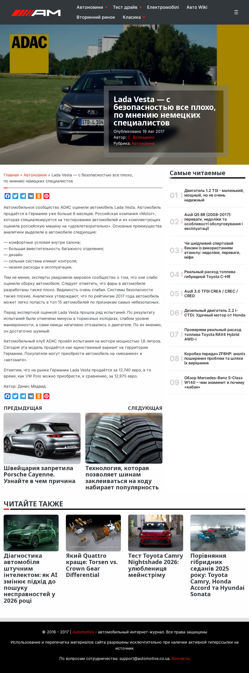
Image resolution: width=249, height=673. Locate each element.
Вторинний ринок (96, 17)
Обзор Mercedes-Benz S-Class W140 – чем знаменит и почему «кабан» (214, 382)
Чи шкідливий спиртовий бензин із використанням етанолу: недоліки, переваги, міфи (212, 250)
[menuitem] (91, 7)
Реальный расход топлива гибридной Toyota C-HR (209, 274)
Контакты (181, 658)
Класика (132, 17)
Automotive (83, 631)
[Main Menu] (236, 12)
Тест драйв (125, 7)
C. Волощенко (141, 137)
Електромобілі (163, 7)
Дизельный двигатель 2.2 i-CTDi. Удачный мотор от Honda (214, 312)
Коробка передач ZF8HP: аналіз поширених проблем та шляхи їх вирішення (214, 358)
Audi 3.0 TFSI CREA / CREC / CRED (211, 293)
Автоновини (90, 7)
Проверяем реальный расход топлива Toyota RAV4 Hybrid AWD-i (212, 334)
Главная (11, 174)
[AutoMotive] (36, 12)
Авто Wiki (197, 7)
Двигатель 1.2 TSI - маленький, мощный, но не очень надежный (214, 195)
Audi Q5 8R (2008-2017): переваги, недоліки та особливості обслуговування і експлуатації (213, 221)
